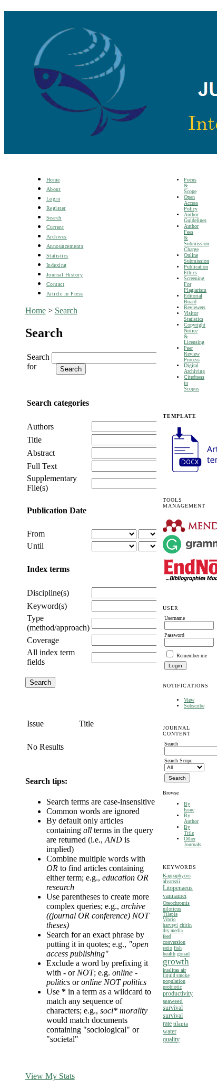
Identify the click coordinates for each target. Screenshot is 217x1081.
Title (34, 439)
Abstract (41, 452)
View (189, 700)
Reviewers (194, 307)
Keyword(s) (47, 605)
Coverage (43, 640)
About (53, 189)
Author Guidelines (195, 217)
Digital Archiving (194, 368)
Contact (55, 284)
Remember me (191, 655)
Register (56, 208)
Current (55, 227)
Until (35, 545)
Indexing (56, 265)
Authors (40, 426)
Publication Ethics (196, 269)
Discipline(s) (48, 592)
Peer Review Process (192, 353)
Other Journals (192, 841)
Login (53, 199)
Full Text (42, 466)
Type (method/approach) (58, 623)
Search (54, 218)
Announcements (65, 246)
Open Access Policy (191, 203)
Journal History (64, 275)
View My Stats (50, 1076)
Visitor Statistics (193, 316)
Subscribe (194, 706)
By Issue (189, 806)
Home (53, 180)
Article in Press (64, 293)
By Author (191, 818)
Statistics (57, 256)
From (36, 533)
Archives (56, 237)
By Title (189, 830)
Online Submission (196, 258)
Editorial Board (193, 298)
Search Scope (178, 760)
